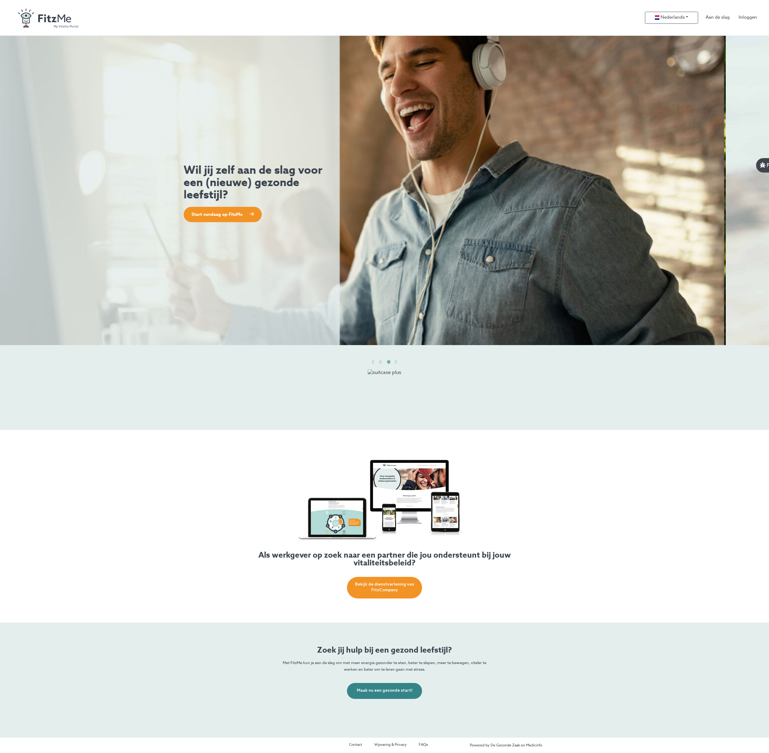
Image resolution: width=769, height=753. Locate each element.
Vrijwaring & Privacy (390, 745)
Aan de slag (718, 17)
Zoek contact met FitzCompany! (269, 214)
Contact (355, 745)
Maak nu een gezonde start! (384, 690)
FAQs (423, 745)
